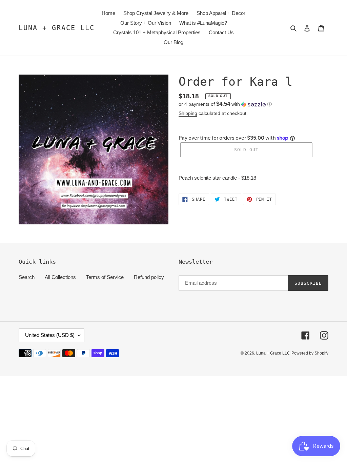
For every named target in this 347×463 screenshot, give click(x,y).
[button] (225, 104)
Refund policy (149, 277)
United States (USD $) (50, 335)
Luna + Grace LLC (57, 28)
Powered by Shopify (309, 353)
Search (27, 277)
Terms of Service (105, 277)
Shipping (188, 113)
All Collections (60, 277)
